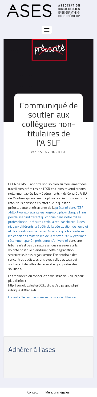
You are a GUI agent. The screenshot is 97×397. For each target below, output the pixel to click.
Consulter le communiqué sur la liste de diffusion (42, 297)
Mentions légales (57, 392)
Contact (32, 392)
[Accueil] (43, 10)
